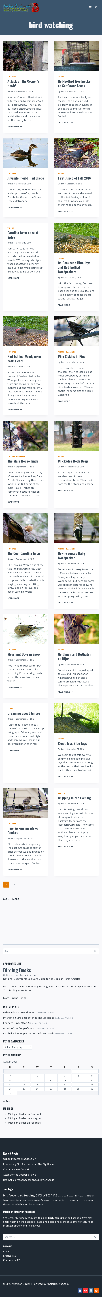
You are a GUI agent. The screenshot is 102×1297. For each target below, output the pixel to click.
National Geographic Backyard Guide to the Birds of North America (41, 978)
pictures (6, 1204)
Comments (11, 1260)
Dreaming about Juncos (23, 713)
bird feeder (10, 1195)
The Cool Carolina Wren (23, 553)
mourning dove (70, 1200)
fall (42, 1200)
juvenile (61, 1200)
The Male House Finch (22, 461)
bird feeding (26, 1195)
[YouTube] (85, 1290)
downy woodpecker (33, 1200)
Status (11, 708)
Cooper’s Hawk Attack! (16, 1023)
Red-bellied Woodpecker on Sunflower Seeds (75, 83)
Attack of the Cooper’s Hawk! (23, 83)
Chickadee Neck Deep (73, 461)
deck (24, 1200)
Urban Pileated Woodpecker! (19, 1012)
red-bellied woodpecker (21, 1204)
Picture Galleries (66, 352)
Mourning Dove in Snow (23, 654)
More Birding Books (14, 998)
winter (44, 1204)
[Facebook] (80, 1290)
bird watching (46, 1195)
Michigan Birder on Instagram (25, 1118)
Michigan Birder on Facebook (24, 1114)
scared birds (37, 1204)
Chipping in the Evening (74, 797)
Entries (9, 1255)
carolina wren (69, 1196)
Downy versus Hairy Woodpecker (72, 555)
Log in (6, 1251)
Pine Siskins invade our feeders (23, 830)
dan (11, 91)
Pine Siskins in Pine (71, 356)
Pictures (11, 77)
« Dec (6, 1101)
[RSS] (96, 1290)
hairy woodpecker (50, 1200)
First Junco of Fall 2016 (74, 178)
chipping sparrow (80, 1196)
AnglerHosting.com (58, 1283)
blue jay (60, 1196)
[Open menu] (90, 7)
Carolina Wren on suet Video (22, 235)
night (77, 1200)
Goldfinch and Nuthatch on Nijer (74, 656)
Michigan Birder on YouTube (24, 1122)
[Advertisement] (51, 920)
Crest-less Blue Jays (72, 743)
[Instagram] (91, 1290)
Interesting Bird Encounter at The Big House (28, 1017)
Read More (14, 126)
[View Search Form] (96, 7)
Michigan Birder (57, 1217)
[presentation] (25, 56)
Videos (10, 228)
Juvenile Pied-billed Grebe (25, 178)
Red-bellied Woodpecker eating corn (24, 358)
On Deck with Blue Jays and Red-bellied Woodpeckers (74, 267)
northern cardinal (86, 1200)
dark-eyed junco (14, 1200)
